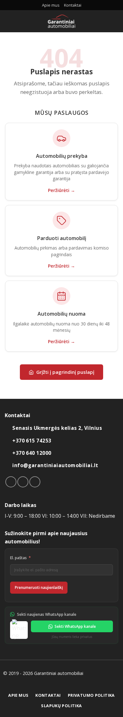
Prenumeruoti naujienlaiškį (39, 587)
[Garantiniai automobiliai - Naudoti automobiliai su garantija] (62, 21)
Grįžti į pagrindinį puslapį (65, 372)
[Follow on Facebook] (10, 481)
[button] (8, 21)
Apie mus (51, 5)
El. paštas (18, 557)
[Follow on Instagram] (22, 481)
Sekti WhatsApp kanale (75, 626)
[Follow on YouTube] (34, 481)
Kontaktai (72, 5)
